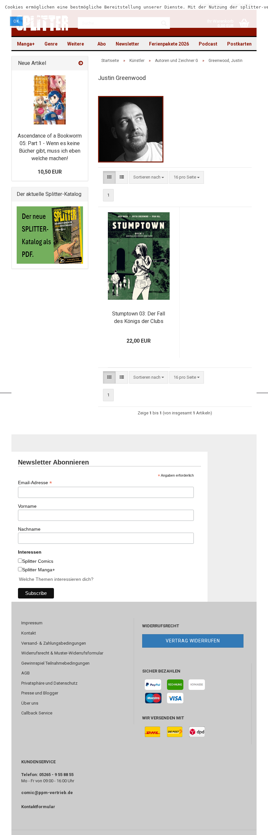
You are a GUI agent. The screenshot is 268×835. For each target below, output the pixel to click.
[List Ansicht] (121, 177)
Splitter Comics (37, 561)
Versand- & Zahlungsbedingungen (53, 643)
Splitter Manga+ (38, 569)
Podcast (208, 44)
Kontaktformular (38, 806)
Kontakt (28, 633)
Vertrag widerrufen (193, 640)
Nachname (29, 529)
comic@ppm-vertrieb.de (47, 792)
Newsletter (127, 44)
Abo (101, 44)
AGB (25, 673)
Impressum (31, 622)
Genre (51, 44)
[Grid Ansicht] (109, 177)
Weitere (75, 44)
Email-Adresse (35, 483)
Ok (16, 21)
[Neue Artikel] (80, 63)
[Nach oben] (250, 825)
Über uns (29, 703)
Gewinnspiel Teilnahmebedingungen (55, 663)
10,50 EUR (50, 172)
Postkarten (239, 44)
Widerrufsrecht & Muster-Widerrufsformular (62, 653)
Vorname (27, 506)
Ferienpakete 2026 (169, 44)
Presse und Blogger (39, 693)
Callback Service (36, 713)
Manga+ (26, 44)
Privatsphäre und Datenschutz (49, 683)
